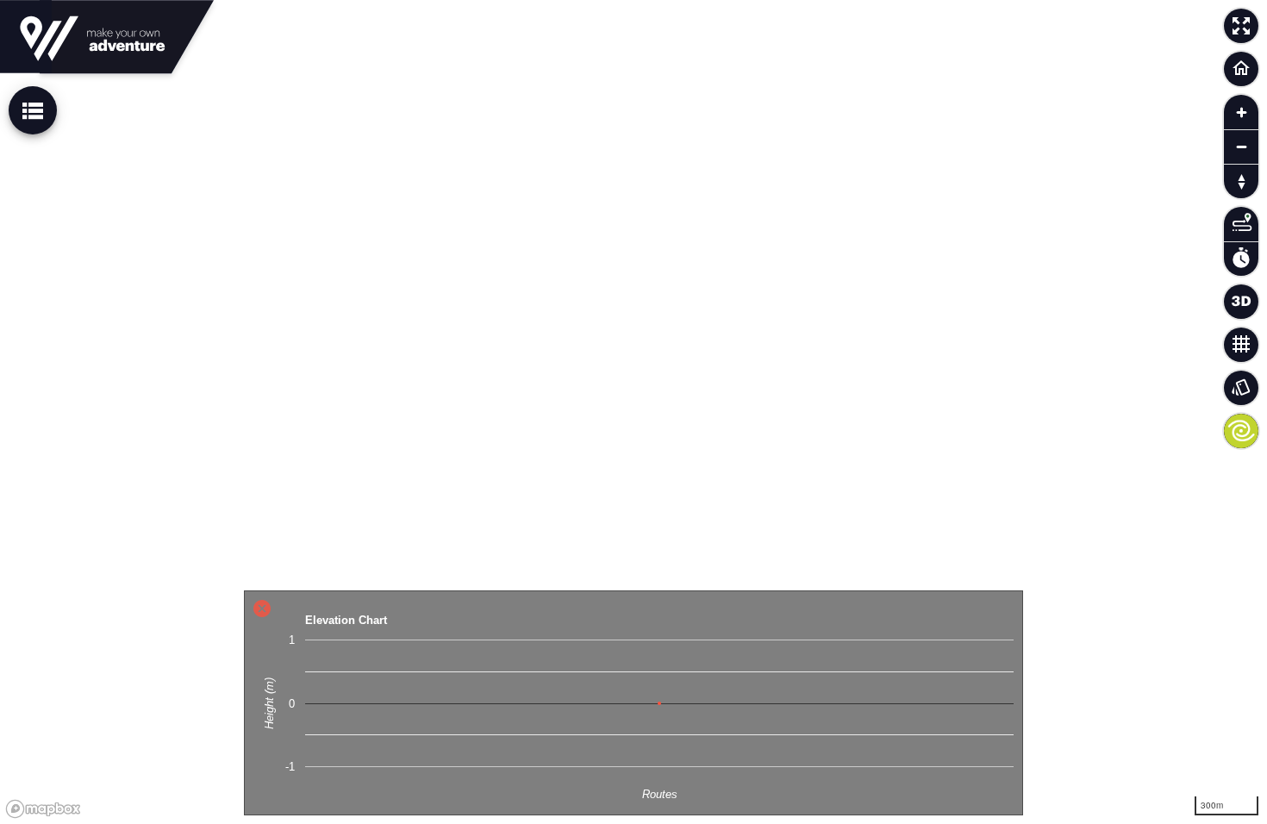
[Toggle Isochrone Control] (1241, 224)
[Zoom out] (1241, 146)
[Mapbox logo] (43, 809)
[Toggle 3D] (1241, 301)
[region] (633, 412)
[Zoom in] (1241, 112)
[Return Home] (1241, 69)
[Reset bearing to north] (1241, 181)
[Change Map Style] (1241, 388)
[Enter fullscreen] (1241, 26)
